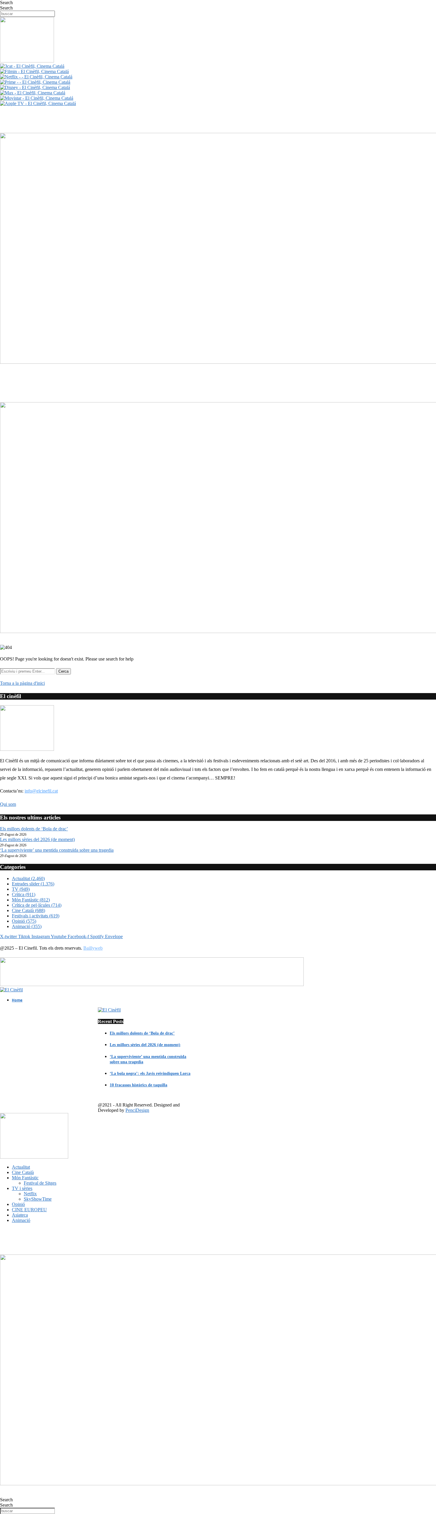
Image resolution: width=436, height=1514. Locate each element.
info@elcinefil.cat (41, 790)
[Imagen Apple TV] (38, 103)
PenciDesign (137, 1110)
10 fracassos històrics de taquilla (138, 1085)
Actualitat (28, 878)
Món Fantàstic (31, 899)
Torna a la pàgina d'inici (22, 683)
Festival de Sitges (40, 1183)
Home (17, 1000)
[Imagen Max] (32, 92)
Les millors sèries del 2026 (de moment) (37, 839)
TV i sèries (22, 1188)
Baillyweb (93, 948)
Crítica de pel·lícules (36, 905)
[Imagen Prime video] (35, 82)
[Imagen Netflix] (36, 76)
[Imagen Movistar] (36, 98)
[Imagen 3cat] (32, 66)
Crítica (23, 894)
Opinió (24, 921)
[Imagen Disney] (35, 87)
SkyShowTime (38, 1198)
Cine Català (28, 910)
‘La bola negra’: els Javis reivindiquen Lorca (150, 1073)
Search (6, 2)
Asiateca (20, 1214)
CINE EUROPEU (29, 1209)
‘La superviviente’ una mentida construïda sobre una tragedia (57, 850)
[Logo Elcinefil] (27, 60)
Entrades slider (33, 883)
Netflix (30, 1193)
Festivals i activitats (35, 915)
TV (21, 889)
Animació (27, 926)
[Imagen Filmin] (34, 71)
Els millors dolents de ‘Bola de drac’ (34, 828)
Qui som (8, 804)
